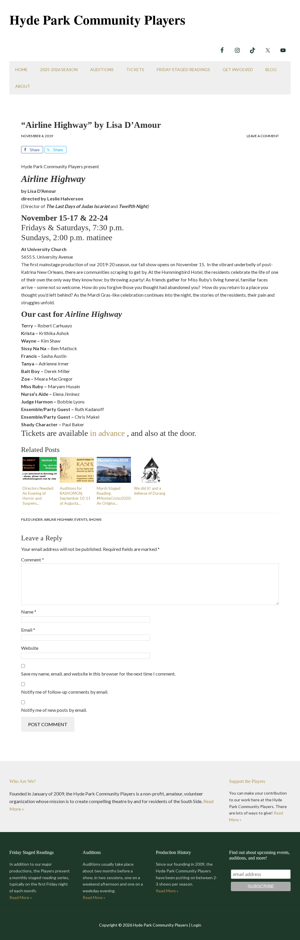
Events (80, 519)
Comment (32, 559)
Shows (95, 519)
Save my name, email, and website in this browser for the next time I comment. (98, 673)
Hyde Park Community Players (97, 19)
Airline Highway (58, 519)
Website (29, 648)
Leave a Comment (263, 136)
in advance (107, 433)
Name (28, 611)
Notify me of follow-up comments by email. (64, 692)
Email (28, 630)
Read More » (20, 897)
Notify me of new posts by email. (54, 710)
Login (196, 924)
